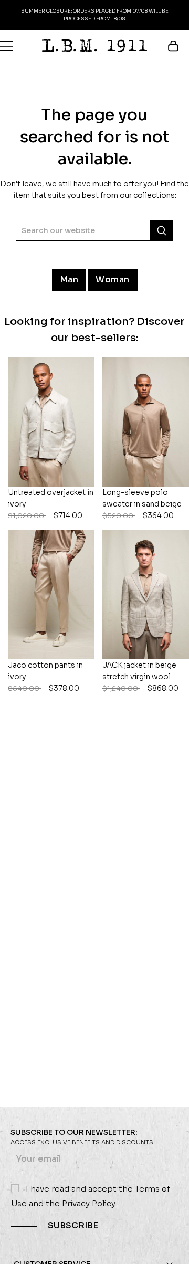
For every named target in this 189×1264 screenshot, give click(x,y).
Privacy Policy (89, 1203)
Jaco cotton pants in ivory (45, 676)
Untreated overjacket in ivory (50, 504)
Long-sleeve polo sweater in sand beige (142, 504)
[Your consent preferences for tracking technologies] (171, 1246)
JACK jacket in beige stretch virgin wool (140, 676)
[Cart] (178, 46)
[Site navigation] (6, 46)
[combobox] (94, 230)
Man (69, 279)
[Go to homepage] (94, 46)
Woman (113, 279)
